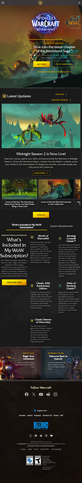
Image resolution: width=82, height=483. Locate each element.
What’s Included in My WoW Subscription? (27, 226)
